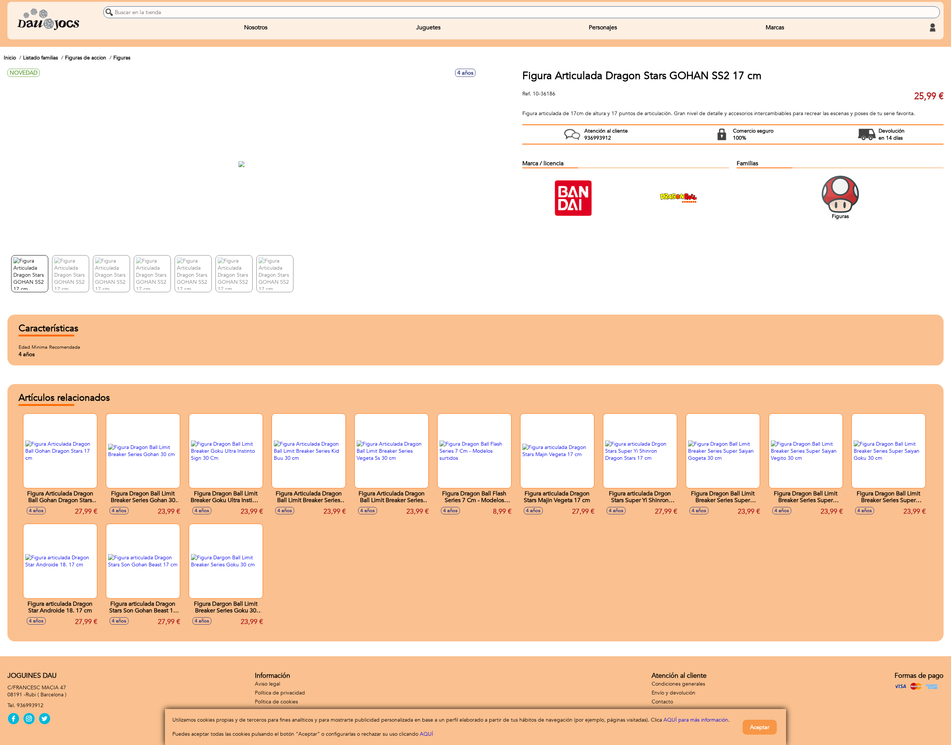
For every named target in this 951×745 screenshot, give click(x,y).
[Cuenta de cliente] (932, 27)
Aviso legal (267, 683)
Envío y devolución (673, 692)
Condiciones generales (678, 683)
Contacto (662, 701)
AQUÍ (426, 734)
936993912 (30, 705)
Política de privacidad (280, 692)
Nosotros (255, 27)
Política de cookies (276, 701)
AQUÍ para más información (695, 719)
